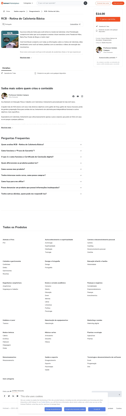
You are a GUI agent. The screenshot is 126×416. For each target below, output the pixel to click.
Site (88, 367)
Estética (6, 339)
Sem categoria (8, 379)
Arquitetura (7, 286)
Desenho (48, 339)
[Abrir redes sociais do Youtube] (78, 96)
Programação (91, 363)
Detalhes (6, 68)
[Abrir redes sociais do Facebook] (73, 96)
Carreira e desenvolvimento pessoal (101, 240)
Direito (47, 289)
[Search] (85, 3)
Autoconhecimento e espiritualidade (59, 240)
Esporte (48, 363)
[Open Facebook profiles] (4, 396)
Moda (5, 348)
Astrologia (48, 243)
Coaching (90, 246)
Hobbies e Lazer (9, 320)
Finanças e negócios (94, 283)
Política (47, 308)
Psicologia (48, 311)
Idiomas (47, 299)
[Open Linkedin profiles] (13, 396)
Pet (4, 243)
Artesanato (49, 336)
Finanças (90, 292)
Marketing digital (93, 323)
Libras (47, 302)
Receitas (6, 274)
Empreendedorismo (94, 289)
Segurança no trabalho (10, 289)
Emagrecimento (50, 360)
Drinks (5, 267)
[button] (40, 145)
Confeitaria (6, 264)
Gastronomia (7, 271)
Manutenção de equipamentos (56, 320)
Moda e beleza (8, 332)
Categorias (27, 3)
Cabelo (5, 336)
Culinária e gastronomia (12, 261)
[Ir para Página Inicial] (10, 3)
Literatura (48, 305)
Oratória (90, 252)
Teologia (48, 252)
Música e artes (50, 332)
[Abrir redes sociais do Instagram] (82, 96)
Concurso (48, 286)
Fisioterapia (49, 367)
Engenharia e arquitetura (12, 283)
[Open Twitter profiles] (8, 396)
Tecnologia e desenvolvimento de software (104, 357)
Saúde (47, 370)
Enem (47, 295)
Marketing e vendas (94, 320)
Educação (48, 292)
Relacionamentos (9, 357)
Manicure (6, 342)
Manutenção (49, 323)
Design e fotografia (52, 261)
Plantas (90, 339)
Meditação (48, 249)
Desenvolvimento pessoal (96, 249)
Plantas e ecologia (94, 332)
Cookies (119, 408)
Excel (89, 360)
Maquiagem (7, 345)
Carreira (90, 243)
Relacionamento (8, 360)
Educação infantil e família (97, 261)
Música (47, 342)
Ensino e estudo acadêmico (55, 283)
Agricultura (91, 336)
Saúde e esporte (51, 357)
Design (47, 264)
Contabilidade (92, 286)
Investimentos (92, 295)
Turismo (5, 323)
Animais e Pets (8, 240)
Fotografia (48, 267)
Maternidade (91, 264)
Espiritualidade (50, 246)
